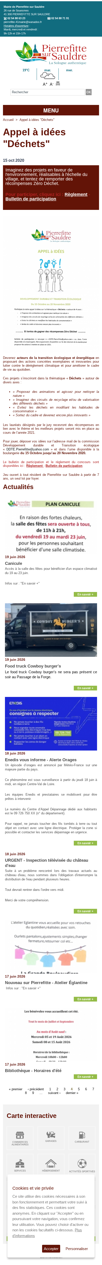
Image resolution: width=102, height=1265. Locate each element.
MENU (51, 110)
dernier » (72, 1093)
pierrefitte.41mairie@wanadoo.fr (23, 21)
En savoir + (85, 594)
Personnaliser (77, 1249)
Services (20, 1171)
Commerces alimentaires (20, 1143)
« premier (15, 1089)
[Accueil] (51, 64)
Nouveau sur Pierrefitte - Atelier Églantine (46, 982)
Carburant (82, 1142)
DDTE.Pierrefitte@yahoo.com (27, 449)
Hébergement (51, 1171)
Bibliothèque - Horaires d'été (33, 1070)
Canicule (13, 563)
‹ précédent (36, 1089)
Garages (50, 1141)
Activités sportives (82, 1171)
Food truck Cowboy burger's (33, 666)
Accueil (8, 120)
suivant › (54, 1093)
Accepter (51, 1249)
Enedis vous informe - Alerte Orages (40, 760)
